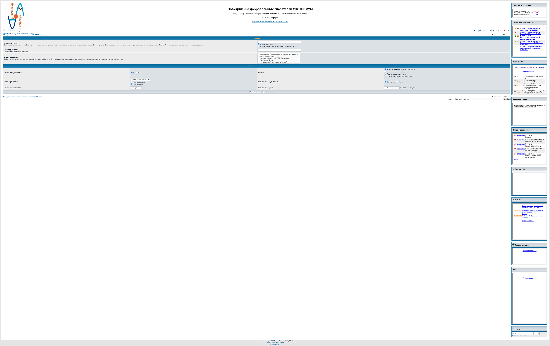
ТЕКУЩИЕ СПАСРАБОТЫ (523, 23)
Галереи (484, 31)
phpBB (270, 341)
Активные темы (27, 33)
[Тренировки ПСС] (278, 60)
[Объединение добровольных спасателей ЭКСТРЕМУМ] (278, 54)
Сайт (501, 31)
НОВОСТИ (517, 200)
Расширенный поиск (519, 336)
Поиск (494, 31)
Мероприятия (518, 62)
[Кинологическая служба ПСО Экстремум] (278, 58)
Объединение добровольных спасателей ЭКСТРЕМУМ (22, 35)
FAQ (477, 31)
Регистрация (16, 31)
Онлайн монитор (522, 245)
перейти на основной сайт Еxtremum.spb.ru (270, 22)
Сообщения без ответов (11, 33)
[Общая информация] (278, 56)
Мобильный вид (275, 344)
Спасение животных (521, 130)
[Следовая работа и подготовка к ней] (278, 62)
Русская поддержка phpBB (275, 342)
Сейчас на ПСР (519, 169)
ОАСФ (508, 31)
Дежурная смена (520, 99)
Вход (7, 31)
